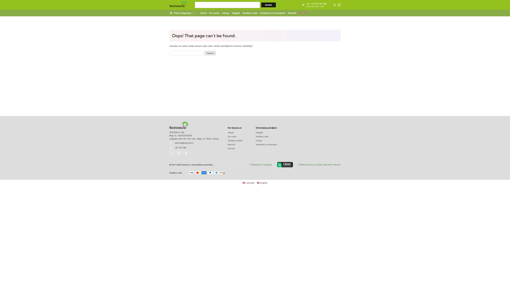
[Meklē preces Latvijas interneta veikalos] (319, 164)
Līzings (225, 13)
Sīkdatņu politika (235, 140)
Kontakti (292, 13)
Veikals (231, 132)
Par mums (214, 13)
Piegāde (236, 13)
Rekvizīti (231, 144)
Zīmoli (203, 13)
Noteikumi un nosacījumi (272, 13)
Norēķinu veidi (250, 13)
